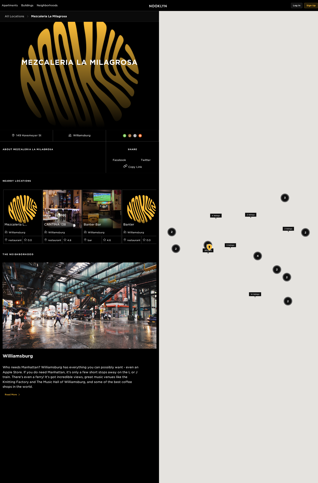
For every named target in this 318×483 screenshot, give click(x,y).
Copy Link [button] (134, 166)
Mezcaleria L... (16, 224)
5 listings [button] (230, 245)
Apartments (10, 5)
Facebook (119, 160)
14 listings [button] (255, 294)
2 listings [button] (251, 214)
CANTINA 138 (55, 224)
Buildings (27, 5)
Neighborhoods (47, 5)
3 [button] (285, 197)
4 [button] (258, 255)
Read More (11, 394)
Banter (128, 224)
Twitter (146, 160)
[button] (296, 5)
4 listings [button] (216, 215)
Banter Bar (92, 224)
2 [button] (176, 248)
